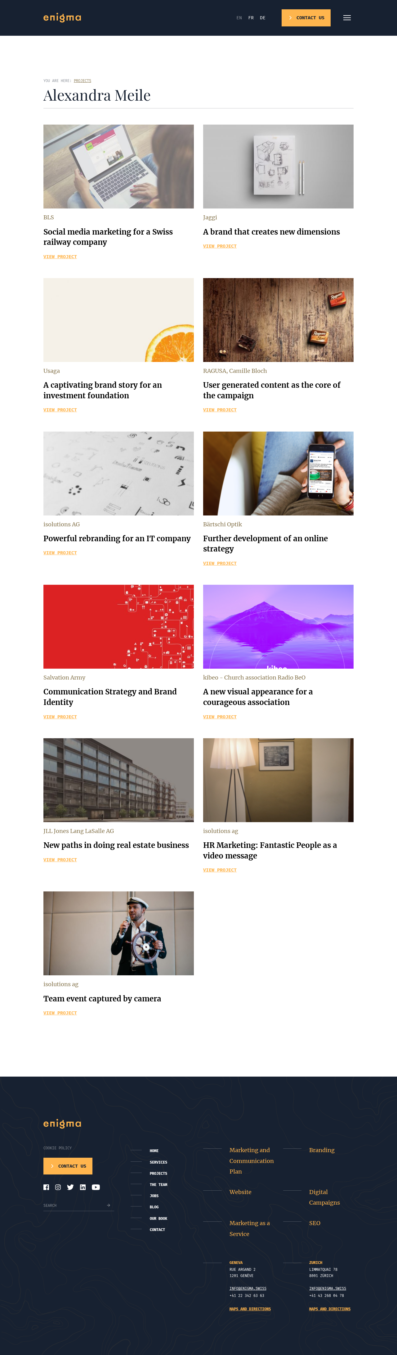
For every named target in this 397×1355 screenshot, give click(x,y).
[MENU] (347, 17)
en (239, 18)
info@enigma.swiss (248, 1288)
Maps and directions (250, 1309)
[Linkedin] (83, 1187)
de (262, 18)
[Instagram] (58, 1187)
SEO (314, 1223)
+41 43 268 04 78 (326, 1295)
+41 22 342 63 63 (247, 1295)
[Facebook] (46, 1187)
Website (241, 1192)
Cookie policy (57, 1148)
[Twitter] (70, 1187)
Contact (157, 1230)
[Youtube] (96, 1187)
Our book (158, 1218)
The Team (158, 1185)
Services (158, 1162)
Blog (154, 1207)
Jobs (154, 1196)
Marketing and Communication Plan (252, 1161)
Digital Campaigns (324, 1197)
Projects (158, 1173)
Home (154, 1151)
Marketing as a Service (250, 1228)
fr (251, 18)
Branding (322, 1150)
